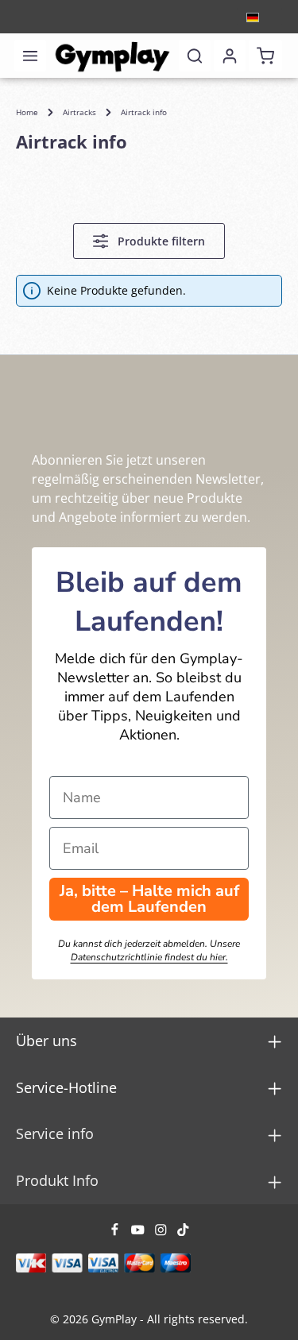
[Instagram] (162, 1231)
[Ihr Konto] (230, 55)
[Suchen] (195, 55)
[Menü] (30, 55)
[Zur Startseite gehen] (112, 55)
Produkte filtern (159, 241)
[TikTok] (183, 1231)
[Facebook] (116, 1231)
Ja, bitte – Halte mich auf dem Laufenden (149, 898)
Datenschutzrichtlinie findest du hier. (149, 957)
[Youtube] (139, 1231)
